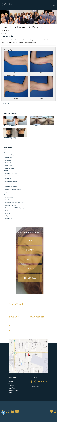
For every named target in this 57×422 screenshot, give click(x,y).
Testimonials (11, 389)
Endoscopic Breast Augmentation (14, 189)
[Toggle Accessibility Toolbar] (3, 413)
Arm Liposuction (9, 125)
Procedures (11, 385)
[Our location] (54, 411)
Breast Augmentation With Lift (13, 176)
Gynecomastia (9, 192)
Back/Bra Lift (8, 158)
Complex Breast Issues (11, 187)
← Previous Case (6, 104)
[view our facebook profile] (31, 381)
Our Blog (10, 387)
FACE (5, 195)
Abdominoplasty (9, 155)
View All (6, 150)
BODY (5, 152)
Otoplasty (8, 216)
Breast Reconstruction (11, 181)
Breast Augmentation (11, 173)
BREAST (6, 171)
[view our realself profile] (46, 381)
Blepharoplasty (9, 197)
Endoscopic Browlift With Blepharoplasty (16, 208)
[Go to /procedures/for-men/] (30, 269)
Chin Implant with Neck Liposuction (14, 203)
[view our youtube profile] (42, 381)
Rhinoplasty (8, 219)
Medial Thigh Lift (9, 168)
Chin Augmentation (10, 200)
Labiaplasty (8, 163)
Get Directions (16, 333)
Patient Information (13, 390)
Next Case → (52, 104)
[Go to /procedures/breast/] (30, 250)
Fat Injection (8, 213)
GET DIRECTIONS (35, 386)
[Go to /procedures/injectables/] (30, 278)
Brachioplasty (8, 160)
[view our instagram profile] (35, 381)
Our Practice (11, 383)
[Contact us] (51, 411)
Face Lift (7, 211)
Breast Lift (8, 179)
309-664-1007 (15, 330)
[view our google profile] (39, 381)
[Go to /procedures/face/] (30, 241)
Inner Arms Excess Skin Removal (22, 27)
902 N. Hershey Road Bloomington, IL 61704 (18, 326)
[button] (24, 285)
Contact (10, 392)
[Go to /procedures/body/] (30, 259)
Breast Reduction (9, 184)
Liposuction (8, 166)
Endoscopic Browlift (10, 205)
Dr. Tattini (10, 381)
